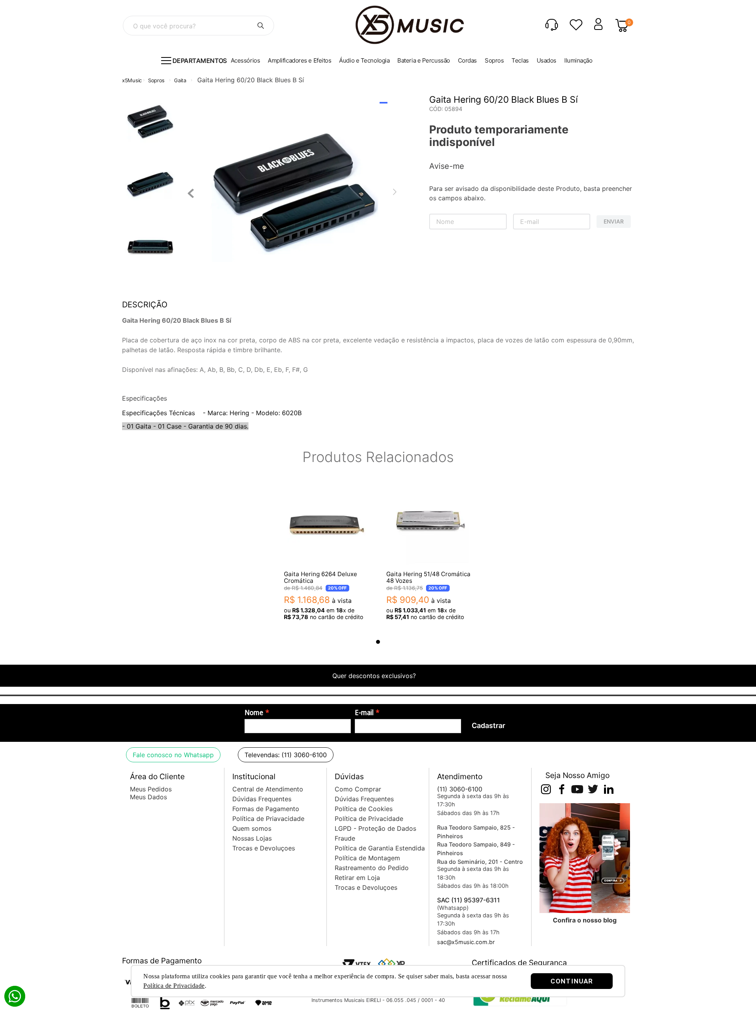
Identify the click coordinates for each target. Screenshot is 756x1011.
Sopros (156, 80)
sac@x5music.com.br (466, 942)
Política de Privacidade (174, 985)
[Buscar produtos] (261, 25)
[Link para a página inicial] (132, 80)
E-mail (364, 713)
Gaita (180, 80)
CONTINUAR (571, 981)
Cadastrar (488, 725)
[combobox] (198, 25)
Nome (254, 713)
